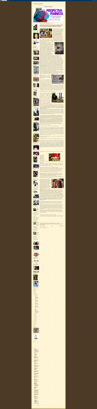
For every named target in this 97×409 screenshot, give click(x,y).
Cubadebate (35, 349)
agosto (35, 313)
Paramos (35, 309)
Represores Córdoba (36, 373)
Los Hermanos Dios (36, 363)
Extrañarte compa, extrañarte (36, 369)
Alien (34, 388)
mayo (35, 316)
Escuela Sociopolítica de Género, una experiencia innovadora (35, 264)
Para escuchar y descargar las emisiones (36, 380)
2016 (34, 293)
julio (35, 314)
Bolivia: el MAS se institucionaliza (36, 366)
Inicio (52, 225)
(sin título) (34, 216)
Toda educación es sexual (36, 379)
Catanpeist (35, 396)
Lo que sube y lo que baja (36, 377)
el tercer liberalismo (36, 403)
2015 (34, 320)
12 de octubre (36, 310)
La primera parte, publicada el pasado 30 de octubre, (57, 34)
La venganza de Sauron (36, 387)
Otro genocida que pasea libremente (36, 374)
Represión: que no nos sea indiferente (37, 311)
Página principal (35, 46)
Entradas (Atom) (45, 227)
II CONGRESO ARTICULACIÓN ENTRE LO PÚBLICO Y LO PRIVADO (36, 385)
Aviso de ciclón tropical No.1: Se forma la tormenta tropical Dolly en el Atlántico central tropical (36, 351)
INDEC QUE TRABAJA (35, 383)
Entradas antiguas (61, 225)
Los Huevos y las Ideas (36, 365)
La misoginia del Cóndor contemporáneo (35, 142)
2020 (34, 290)
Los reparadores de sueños (36, 361)
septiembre (36, 312)
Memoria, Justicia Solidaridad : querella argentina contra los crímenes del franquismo (36, 391)
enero (35, 319)
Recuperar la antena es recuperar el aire (35, 273)
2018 (34, 291)
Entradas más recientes (42, 225)
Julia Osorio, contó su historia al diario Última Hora (46, 189)
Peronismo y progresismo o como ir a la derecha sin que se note (36, 357)
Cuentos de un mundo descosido (36, 360)
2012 (34, 323)
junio (35, 315)
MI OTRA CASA (36, 371)
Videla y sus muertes (36, 394)
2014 (34, 321)
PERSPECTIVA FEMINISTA (35, 47)
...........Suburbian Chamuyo (36, 400)
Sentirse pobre (35, 354)
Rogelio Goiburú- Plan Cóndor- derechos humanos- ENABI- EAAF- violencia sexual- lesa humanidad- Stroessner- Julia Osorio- (51, 224)
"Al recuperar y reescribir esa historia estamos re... (36, 297)
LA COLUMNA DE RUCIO (36, 376)
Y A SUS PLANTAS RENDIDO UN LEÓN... (36, 401)
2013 (34, 322)
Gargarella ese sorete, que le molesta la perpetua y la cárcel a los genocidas (36, 397)
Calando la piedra (38, 4)
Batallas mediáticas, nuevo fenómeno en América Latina (36, 258)
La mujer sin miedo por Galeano (37, 209)
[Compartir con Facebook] (57, 223)
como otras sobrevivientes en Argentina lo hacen (51, 198)
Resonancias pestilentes (37, 232)
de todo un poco (35, 368)
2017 (34, 292)
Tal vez (35, 308)
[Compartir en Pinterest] (58, 223)
